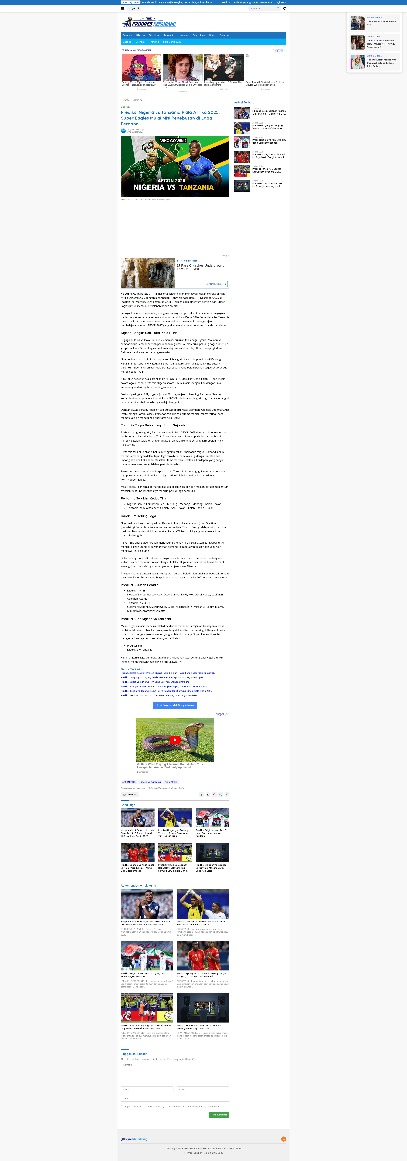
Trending (154, 41)
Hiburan (140, 35)
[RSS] (283, 1139)
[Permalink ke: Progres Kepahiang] (123, 130)
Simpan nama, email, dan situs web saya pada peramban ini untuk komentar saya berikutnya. (171, 1106)
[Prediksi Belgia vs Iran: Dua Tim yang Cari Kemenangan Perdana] (213, 817)
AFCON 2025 (129, 782)
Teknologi (154, 35)
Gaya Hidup (199, 35)
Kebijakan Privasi (205, 1148)
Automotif (169, 35)
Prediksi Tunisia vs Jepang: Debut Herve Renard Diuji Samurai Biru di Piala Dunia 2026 (201, 2)
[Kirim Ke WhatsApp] (227, 794)
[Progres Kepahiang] (148, 21)
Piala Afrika (171, 782)
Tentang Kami (173, 1148)
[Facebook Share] (201, 794)
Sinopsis (127, 41)
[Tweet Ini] (208, 794)
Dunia (212, 35)
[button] (278, 8)
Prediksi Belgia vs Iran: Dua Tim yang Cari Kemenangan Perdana (155, 681)
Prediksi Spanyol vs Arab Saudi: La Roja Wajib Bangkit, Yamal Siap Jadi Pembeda (164, 686)
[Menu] (123, 8)
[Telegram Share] (220, 794)
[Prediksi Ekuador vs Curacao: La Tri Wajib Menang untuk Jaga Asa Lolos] (213, 852)
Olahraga (225, 35)
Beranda (127, 35)
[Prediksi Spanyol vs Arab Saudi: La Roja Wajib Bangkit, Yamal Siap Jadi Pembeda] (138, 852)
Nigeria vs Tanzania (150, 782)
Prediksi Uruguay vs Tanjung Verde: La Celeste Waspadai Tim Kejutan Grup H (162, 677)
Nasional (183, 35)
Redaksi (188, 1148)
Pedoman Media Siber (229, 1148)
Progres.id (134, 8)
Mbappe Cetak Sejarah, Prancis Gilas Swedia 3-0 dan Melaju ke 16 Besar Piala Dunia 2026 (168, 673)
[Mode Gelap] (284, 8)
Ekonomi (140, 41)
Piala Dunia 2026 (172, 41)
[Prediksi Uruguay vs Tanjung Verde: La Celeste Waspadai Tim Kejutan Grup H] (175, 817)
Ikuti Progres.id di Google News (175, 705)
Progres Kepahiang (136, 129)
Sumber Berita (177, 788)
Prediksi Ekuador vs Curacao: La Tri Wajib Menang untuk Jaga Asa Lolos (159, 695)
